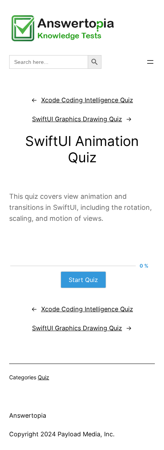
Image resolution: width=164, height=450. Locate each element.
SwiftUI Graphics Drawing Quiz (77, 119)
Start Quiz (83, 280)
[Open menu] (150, 62)
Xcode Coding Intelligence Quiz (87, 100)
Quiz (43, 377)
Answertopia (27, 415)
